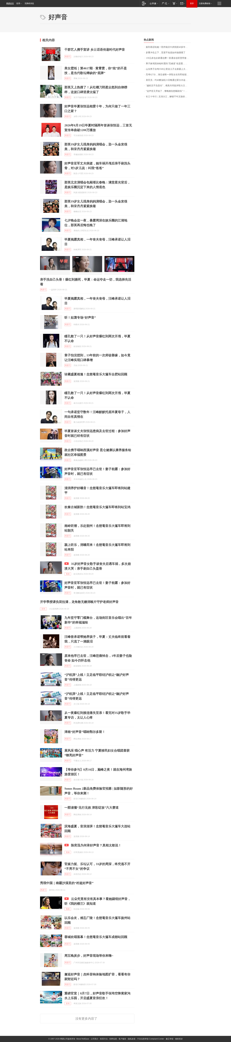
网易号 (68, 56)
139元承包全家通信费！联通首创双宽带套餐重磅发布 (168, 58)
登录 (192, 3)
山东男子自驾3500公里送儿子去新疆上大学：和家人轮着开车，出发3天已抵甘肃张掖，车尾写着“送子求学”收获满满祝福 (168, 69)
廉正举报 (169, 1039)
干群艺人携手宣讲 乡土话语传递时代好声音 (94, 49)
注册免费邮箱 (204, 3)
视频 (68, 574)
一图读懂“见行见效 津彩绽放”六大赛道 (91, 807)
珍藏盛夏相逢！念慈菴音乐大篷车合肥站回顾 (95, 374)
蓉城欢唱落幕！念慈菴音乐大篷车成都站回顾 (95, 937)
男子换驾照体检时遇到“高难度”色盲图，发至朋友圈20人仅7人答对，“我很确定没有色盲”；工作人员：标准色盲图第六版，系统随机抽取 (168, 63)
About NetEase (82, 1039)
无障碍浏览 (29, 3)
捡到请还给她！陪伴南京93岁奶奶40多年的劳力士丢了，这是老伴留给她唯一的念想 (168, 47)
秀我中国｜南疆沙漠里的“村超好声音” (67, 883)
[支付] (174, 3)
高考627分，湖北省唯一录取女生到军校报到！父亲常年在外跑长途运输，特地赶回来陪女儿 (168, 74)
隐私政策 (131, 1039)
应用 (18, 3)
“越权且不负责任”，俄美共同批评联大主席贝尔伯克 (168, 85)
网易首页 (10, 3)
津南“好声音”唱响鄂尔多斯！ (84, 731)
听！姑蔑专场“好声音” (80, 317)
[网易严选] (164, 3)
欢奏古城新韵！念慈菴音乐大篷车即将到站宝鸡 (97, 507)
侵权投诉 (179, 1039)
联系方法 (104, 1039)
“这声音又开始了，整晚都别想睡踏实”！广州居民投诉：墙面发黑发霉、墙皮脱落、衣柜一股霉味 (168, 91)
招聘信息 (113, 1039)
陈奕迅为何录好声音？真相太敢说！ (96, 845)
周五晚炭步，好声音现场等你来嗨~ (88, 955)
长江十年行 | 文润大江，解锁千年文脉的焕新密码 (168, 96)
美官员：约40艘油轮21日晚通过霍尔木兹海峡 (168, 80)
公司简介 (94, 1039)
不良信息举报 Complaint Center (150, 1039)
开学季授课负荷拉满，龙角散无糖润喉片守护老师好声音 (79, 602)
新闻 (43, 609)
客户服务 (122, 1039)
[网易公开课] (153, 3)
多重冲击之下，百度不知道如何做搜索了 (165, 52)
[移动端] (144, 3)
